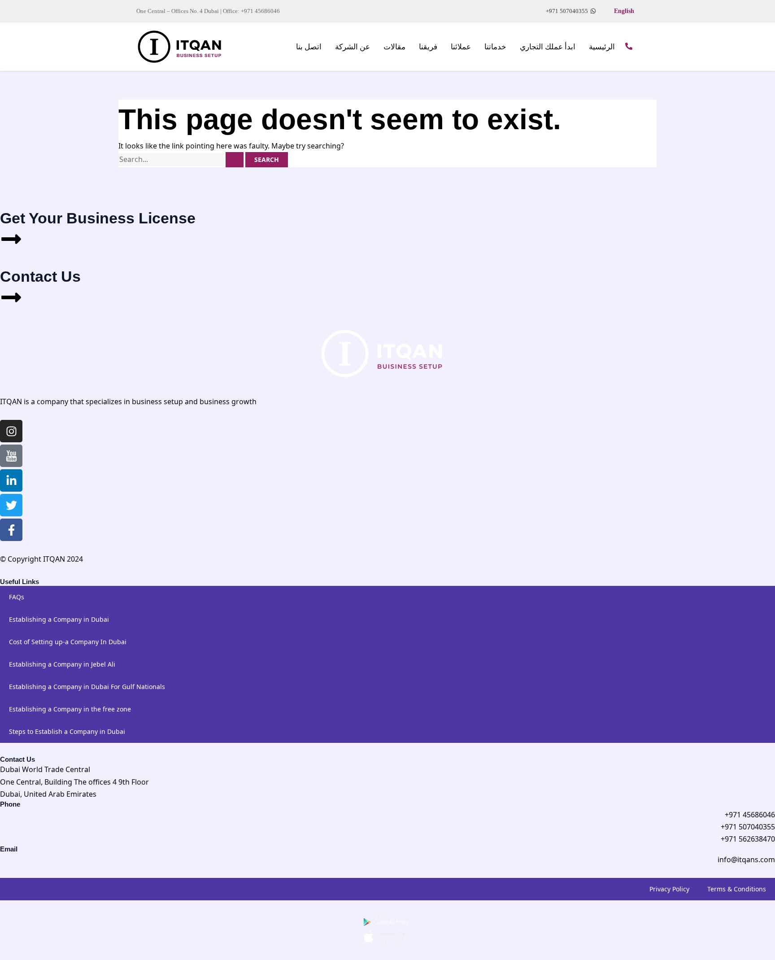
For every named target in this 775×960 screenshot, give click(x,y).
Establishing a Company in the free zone (70, 709)
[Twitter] (11, 505)
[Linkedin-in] (11, 480)
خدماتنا (495, 47)
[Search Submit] (235, 159)
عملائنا (461, 47)
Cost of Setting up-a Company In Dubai (67, 641)
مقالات (394, 47)
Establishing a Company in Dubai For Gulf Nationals (87, 686)
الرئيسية (602, 47)
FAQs (16, 597)
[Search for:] (181, 159)
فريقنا (428, 47)
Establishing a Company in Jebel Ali (62, 664)
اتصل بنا (309, 47)
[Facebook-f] (11, 530)
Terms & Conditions (736, 889)
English (624, 11)
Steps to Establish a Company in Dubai (67, 731)
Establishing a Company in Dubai (59, 619)
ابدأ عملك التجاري (547, 47)
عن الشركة (352, 47)
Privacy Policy (669, 889)
